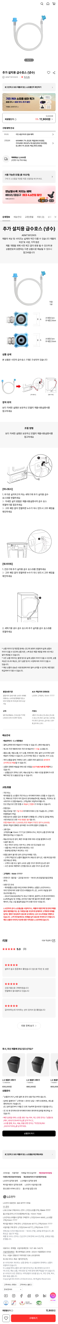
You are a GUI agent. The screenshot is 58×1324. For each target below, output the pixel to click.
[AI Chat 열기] (53, 1296)
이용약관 (15, 1173)
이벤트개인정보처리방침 (12, 1177)
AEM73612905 (11, 77)
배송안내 (17, 217)
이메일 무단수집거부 (28, 1173)
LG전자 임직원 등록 (10, 1181)
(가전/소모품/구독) (37, 1210)
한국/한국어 (8, 1289)
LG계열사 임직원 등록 (28, 1181)
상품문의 (52, 217)
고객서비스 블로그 (26, 1285)
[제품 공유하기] (54, 72)
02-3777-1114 (23, 1203)
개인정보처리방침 (45, 1173)
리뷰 (40, 217)
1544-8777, (31, 1224)
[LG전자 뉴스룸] (29, 1296)
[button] (41, 3)
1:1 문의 (6, 1207)
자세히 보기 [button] (15, 119)
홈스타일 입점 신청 (30, 1189)
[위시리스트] (48, 72)
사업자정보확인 (8, 1252)
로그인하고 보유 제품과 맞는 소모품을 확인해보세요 (24, 1154)
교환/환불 (29, 217)
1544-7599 (36, 1214)
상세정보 (6, 217)
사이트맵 (6, 1173)
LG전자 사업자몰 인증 (33, 1185)
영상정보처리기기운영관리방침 (34, 1177)
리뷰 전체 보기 (27, 1025)
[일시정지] (39, 200)
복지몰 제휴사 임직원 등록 (12, 1185)
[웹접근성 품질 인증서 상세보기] (39, 1302)
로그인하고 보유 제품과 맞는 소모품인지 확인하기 (23, 87)
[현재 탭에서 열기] (29, 195)
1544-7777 (12, 1220)
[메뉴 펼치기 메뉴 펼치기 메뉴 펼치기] (55, 217)
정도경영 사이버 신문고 (11, 1189)
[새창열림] (6, 1296)
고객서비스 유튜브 (10, 1285)
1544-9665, (40, 1217)
